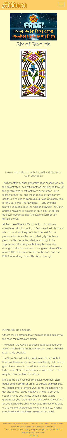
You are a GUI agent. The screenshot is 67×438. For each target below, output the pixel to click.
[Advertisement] (33, 133)
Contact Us (33, 436)
